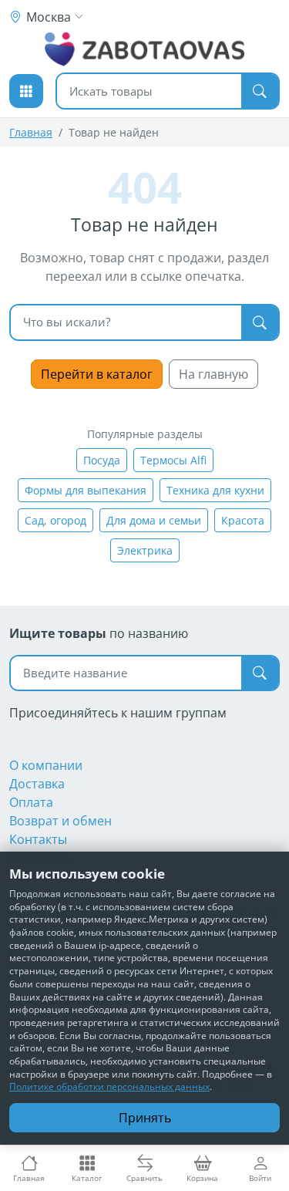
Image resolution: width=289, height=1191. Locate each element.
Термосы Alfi (173, 460)
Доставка (37, 783)
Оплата (31, 802)
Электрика (145, 550)
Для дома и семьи (153, 520)
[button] (26, 91)
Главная (30, 132)
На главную (213, 374)
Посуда (101, 460)
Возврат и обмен (60, 820)
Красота (242, 520)
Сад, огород (55, 520)
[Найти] (259, 91)
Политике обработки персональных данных (109, 1086)
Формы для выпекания (85, 490)
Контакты (38, 839)
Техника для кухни (215, 490)
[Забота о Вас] (144, 49)
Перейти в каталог (97, 374)
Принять (145, 1117)
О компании (45, 765)
